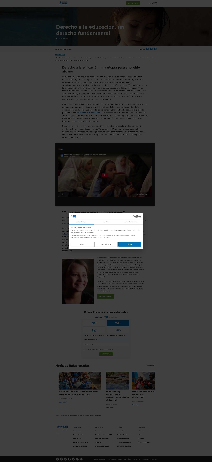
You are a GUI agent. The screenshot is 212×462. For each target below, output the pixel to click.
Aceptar (130, 244)
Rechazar (82, 244)
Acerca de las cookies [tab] (130, 222)
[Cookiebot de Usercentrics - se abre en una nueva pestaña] (134, 216)
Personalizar (105, 244)
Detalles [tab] (106, 222)
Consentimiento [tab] (81, 222)
